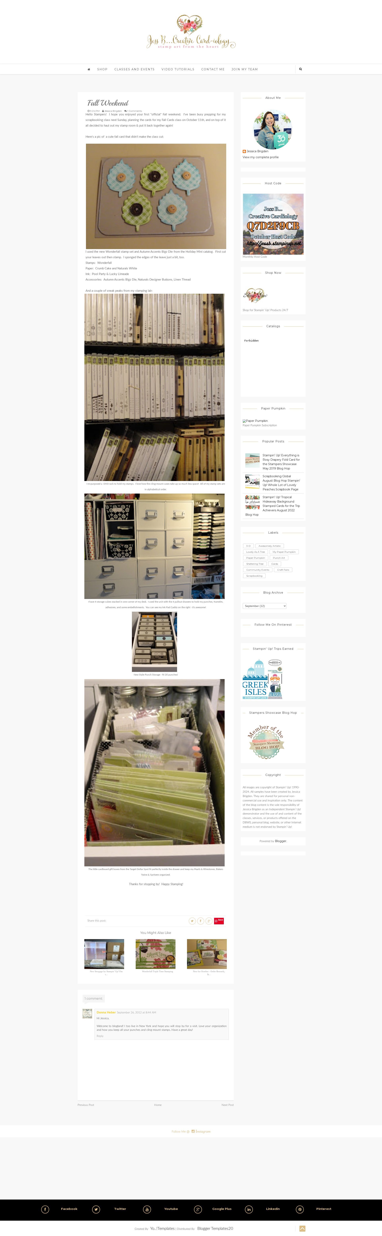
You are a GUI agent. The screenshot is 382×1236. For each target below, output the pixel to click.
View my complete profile (261, 157)
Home (158, 1105)
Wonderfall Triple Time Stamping (157, 971)
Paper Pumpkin (255, 557)
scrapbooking (254, 575)
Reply (100, 1036)
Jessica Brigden (257, 151)
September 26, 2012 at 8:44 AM (136, 1012)
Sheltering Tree (254, 563)
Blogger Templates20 (215, 1229)
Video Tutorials (178, 69)
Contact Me (213, 69)
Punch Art (279, 557)
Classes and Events (134, 69)
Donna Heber (106, 1012)
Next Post (228, 1105)
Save (220, 919)
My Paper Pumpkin (284, 551)
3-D (248, 545)
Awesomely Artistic (270, 545)
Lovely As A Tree (255, 551)
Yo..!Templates (162, 1229)
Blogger (280, 841)
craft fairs (283, 569)
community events (257, 569)
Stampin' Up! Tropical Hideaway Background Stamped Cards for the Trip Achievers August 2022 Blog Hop (272, 505)
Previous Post (86, 1105)
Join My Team (245, 69)
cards (274, 563)
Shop (102, 69)
